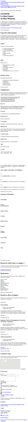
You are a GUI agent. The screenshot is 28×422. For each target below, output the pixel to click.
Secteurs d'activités (12, 2)
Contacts (6, 3)
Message (2, 381)
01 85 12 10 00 (8, 389)
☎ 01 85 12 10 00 (12, 7)
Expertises (6, 2)
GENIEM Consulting (9, 394)
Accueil (2, 2)
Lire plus (2, 315)
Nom (2, 374)
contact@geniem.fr (7, 392)
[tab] (10, 97)
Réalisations (18, 2)
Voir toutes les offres (5, 348)
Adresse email (3, 375)
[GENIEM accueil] (3, 1)
